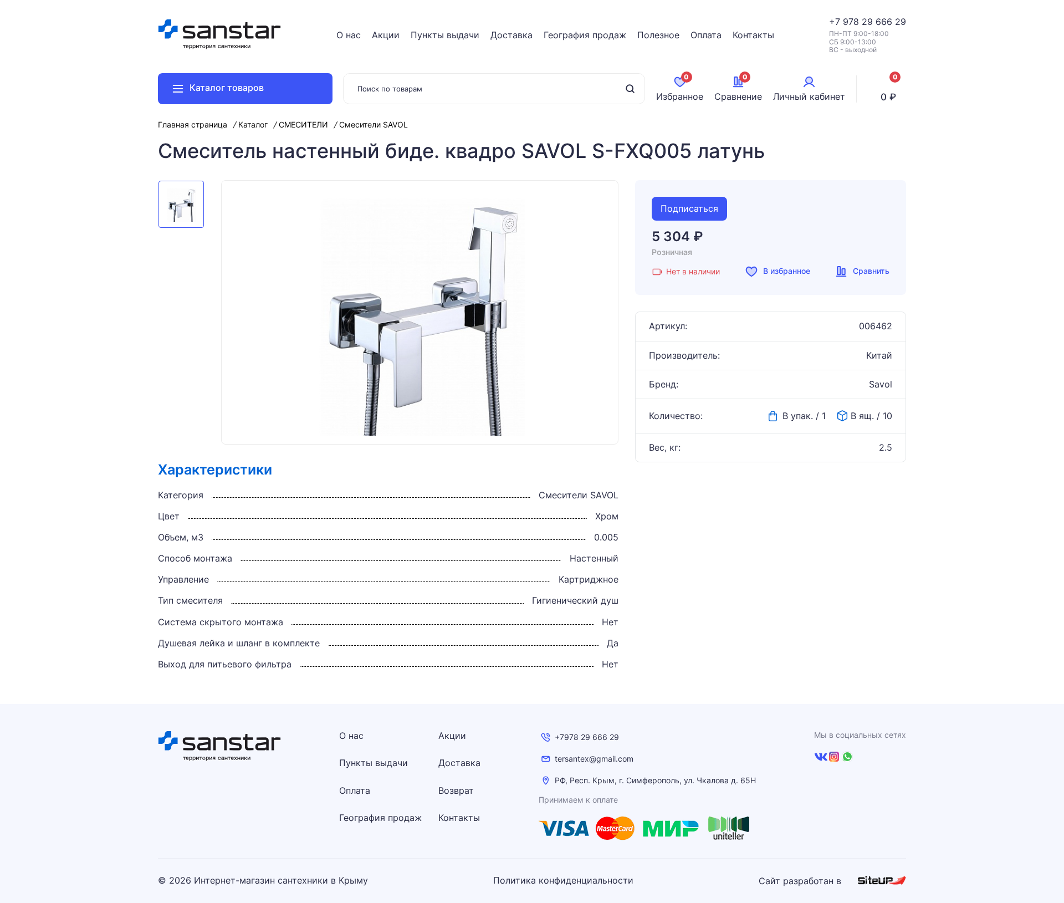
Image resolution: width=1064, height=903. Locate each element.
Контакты (753, 34)
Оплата (706, 34)
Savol (880, 384)
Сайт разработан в (801, 880)
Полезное (658, 34)
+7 (836, 21)
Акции (386, 34)
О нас (348, 34)
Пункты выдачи (445, 34)
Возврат (456, 790)
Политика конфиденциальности (563, 880)
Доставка (511, 34)
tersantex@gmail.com (594, 758)
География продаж (585, 34)
